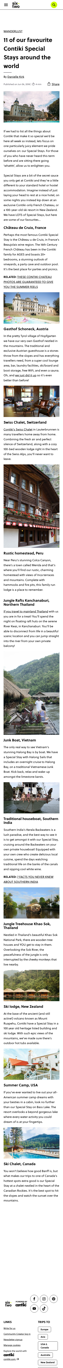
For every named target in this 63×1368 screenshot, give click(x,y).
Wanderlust (13, 31)
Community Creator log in (17, 1334)
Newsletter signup (13, 1339)
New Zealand (48, 1362)
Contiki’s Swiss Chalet (18, 429)
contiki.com (10, 1359)
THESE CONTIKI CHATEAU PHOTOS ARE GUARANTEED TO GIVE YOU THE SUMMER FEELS (28, 282)
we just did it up (26, 375)
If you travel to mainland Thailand (26, 611)
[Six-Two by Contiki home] (16, 5)
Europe (44, 1329)
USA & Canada (45, 1346)
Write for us (9, 1328)
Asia (43, 1336)
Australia (45, 1355)
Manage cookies (12, 1345)
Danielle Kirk (15, 77)
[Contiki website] (21, 1304)
